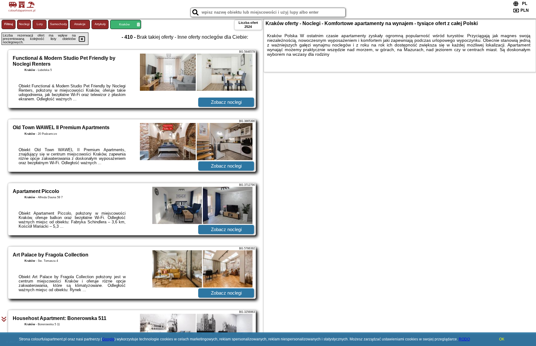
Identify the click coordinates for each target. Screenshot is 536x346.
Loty (40, 24)
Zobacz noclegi (226, 102)
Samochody (58, 24)
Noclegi (24, 24)
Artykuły (100, 24)
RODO (464, 339)
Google (108, 339)
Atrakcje (80, 24)
